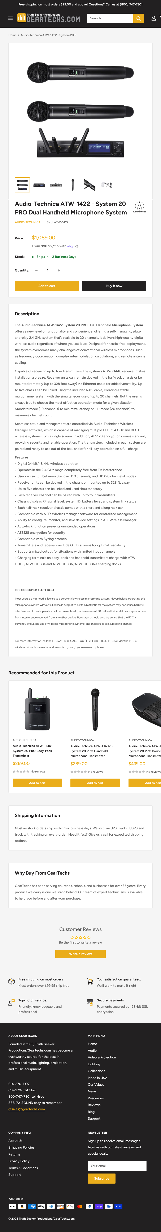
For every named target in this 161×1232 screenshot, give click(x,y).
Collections (96, 1071)
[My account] (154, 18)
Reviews (94, 1105)
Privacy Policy (19, 1161)
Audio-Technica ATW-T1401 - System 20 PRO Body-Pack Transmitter (34, 751)
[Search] (138, 18)
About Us (15, 1141)
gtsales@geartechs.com (26, 1109)
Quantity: (22, 270)
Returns (14, 1154)
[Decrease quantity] (36, 270)
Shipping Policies (21, 1147)
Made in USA (97, 1078)
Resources (96, 1098)
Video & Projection (102, 1057)
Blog (91, 1112)
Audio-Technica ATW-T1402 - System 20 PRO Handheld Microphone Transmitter (91, 751)
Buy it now (114, 286)
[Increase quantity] (58, 270)
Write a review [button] (80, 954)
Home (12, 35)
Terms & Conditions (23, 1168)
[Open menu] (10, 18)
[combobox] (110, 18)
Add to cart (46, 286)
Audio (92, 1051)
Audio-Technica (28, 222)
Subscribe (101, 1178)
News (92, 1091)
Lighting (94, 1064)
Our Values (96, 1085)
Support (94, 1118)
